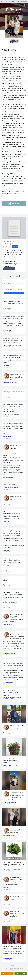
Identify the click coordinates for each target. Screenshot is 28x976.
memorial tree (19, 191)
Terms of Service (18, 969)
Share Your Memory (9, 268)
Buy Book (15, 246)
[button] (14, 714)
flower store (18, 193)
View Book (7, 246)
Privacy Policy (10, 969)
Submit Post (14, 293)
